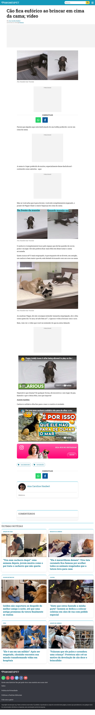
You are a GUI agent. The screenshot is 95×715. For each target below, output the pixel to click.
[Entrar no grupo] (3, 678)
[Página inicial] (24, 2)
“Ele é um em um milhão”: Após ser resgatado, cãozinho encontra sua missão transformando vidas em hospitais (21, 656)
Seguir (71, 455)
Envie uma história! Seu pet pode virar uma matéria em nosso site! (24, 682)
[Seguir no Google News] (8, 678)
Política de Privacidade (9, 690)
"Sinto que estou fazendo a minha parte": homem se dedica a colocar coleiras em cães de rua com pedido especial (69, 610)
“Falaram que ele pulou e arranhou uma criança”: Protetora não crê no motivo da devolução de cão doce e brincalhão (68, 656)
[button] (92, 2)
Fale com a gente (7, 700)
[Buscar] (88, 2)
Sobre (3, 686)
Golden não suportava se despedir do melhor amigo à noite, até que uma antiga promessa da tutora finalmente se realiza (23, 610)
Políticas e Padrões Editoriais (11, 695)
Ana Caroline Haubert (14, 21)
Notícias (21, 22)
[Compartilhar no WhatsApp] (38, 120)
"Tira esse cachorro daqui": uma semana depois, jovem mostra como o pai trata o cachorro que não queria (23, 563)
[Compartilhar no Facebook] (45, 120)
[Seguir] (12, 678)
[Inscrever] (25, 678)
